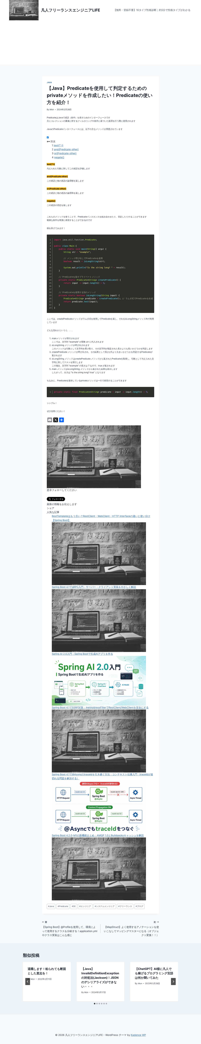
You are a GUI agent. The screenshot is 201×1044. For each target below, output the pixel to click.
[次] (173, 981)
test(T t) (58, 145)
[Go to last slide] (27, 981)
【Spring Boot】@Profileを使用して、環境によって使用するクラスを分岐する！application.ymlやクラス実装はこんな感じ (69, 929)
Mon (52, 109)
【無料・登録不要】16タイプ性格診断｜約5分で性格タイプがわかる (152, 10)
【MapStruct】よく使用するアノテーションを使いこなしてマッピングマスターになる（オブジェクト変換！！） (131, 929)
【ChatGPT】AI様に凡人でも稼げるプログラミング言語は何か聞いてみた (154, 973)
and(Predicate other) (66, 149)
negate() (59, 157)
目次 (52, 141)
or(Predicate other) (65, 153)
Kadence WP (138, 1035)
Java (49, 82)
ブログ (139, 906)
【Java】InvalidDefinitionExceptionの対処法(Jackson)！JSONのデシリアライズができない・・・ (100, 977)
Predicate (63, 906)
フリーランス (125, 906)
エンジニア (85, 906)
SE (74, 906)
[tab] (94, 1003)
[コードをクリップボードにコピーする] (150, 242)
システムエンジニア (105, 906)
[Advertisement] (100, 42)
